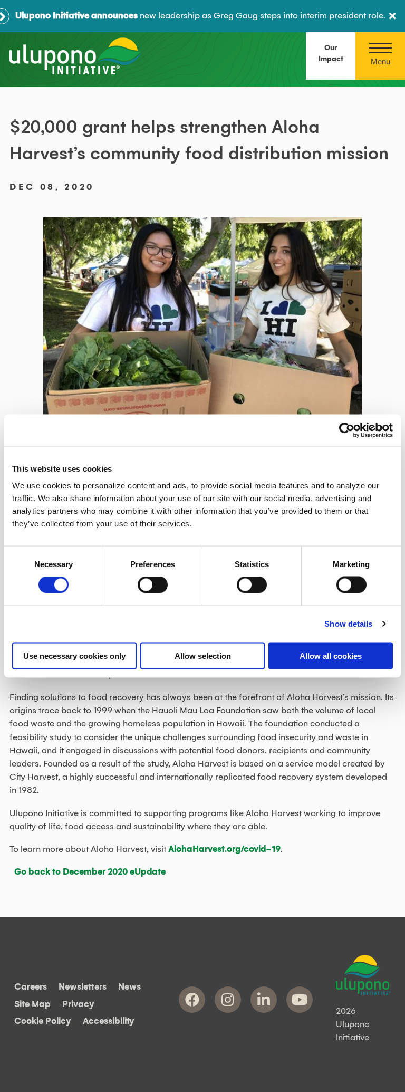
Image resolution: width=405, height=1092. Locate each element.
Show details (348, 623)
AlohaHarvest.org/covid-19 (224, 849)
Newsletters (83, 987)
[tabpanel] (202, 323)
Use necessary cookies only (74, 655)
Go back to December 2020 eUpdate (90, 872)
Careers (30, 987)
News (129, 987)
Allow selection (203, 655)
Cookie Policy (42, 1021)
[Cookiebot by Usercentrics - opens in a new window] (347, 430)
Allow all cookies (331, 655)
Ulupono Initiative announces (76, 16)
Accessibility (108, 1021)
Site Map (32, 1004)
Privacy (78, 1004)
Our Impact (331, 53)
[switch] (153, 585)
